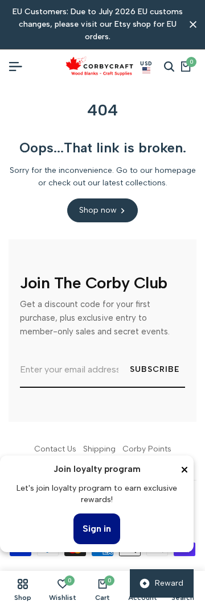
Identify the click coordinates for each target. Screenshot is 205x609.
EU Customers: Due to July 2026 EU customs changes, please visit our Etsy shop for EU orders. (98, 24)
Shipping (99, 449)
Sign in (97, 528)
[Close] (184, 469)
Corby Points (146, 449)
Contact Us (55, 449)
